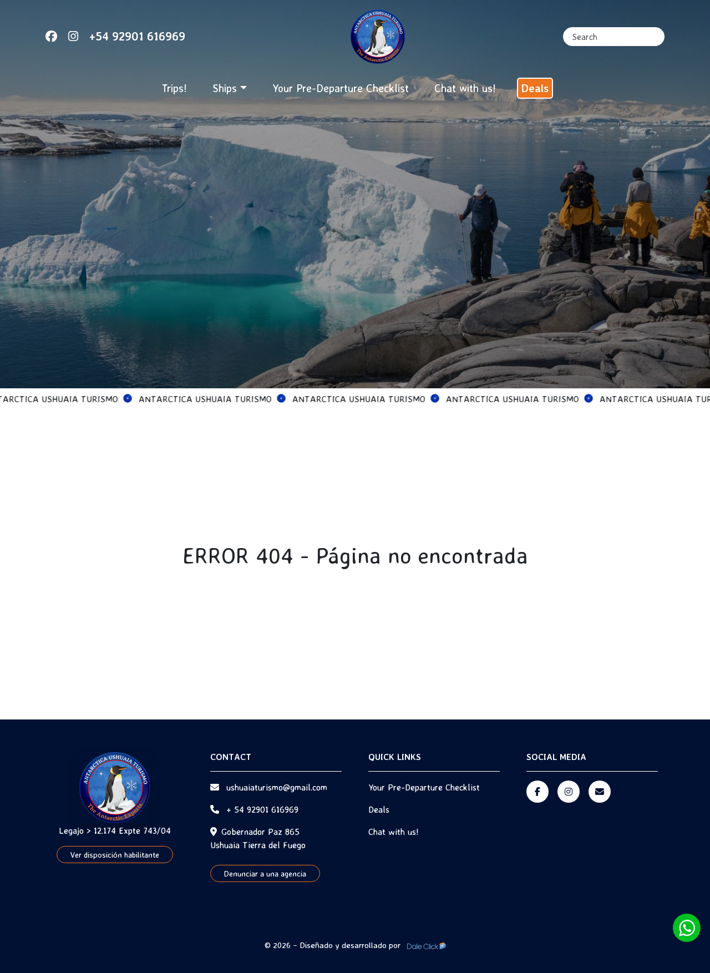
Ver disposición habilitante (114, 854)
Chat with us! (465, 88)
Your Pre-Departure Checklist (340, 88)
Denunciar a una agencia (265, 873)
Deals (535, 88)
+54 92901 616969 (137, 36)
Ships (224, 88)
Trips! (174, 88)
